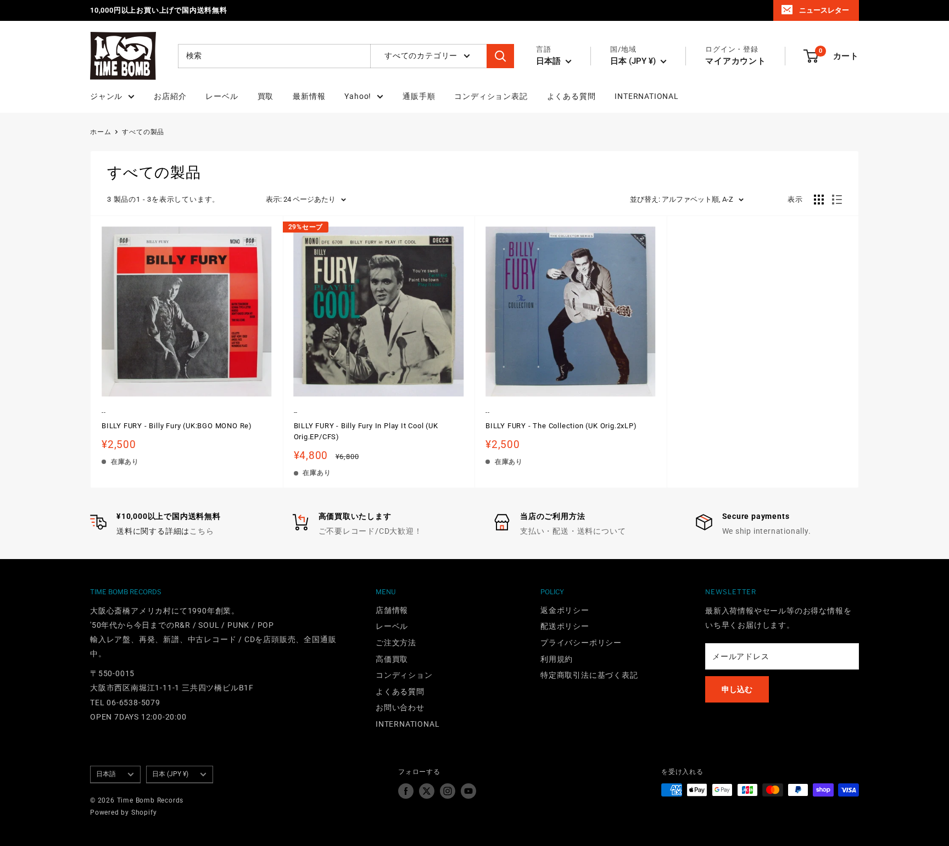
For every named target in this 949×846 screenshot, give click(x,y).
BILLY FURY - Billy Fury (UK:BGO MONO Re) (177, 426)
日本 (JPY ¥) (170, 774)
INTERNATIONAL (646, 96)
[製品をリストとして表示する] (837, 199)
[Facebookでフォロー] (406, 791)
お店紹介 (170, 96)
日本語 (106, 774)
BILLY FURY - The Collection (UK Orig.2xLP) (561, 426)
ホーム (100, 132)
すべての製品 (143, 132)
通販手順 (419, 96)
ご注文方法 (396, 642)
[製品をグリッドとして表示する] (819, 199)
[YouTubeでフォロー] (468, 791)
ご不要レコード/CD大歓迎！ (370, 531)
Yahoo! (357, 96)
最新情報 (309, 96)
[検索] (500, 56)
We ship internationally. (766, 531)
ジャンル (106, 96)
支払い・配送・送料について (573, 531)
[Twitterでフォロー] (426, 791)
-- (104, 412)
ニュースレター (824, 10)
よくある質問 (571, 96)
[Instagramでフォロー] (447, 791)
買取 (266, 96)
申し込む (737, 689)
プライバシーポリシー (581, 642)
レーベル (221, 96)
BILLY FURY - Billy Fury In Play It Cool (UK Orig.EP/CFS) (366, 431)
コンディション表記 (490, 96)
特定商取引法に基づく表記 (589, 675)
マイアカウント (735, 61)
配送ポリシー (564, 626)
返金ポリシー (564, 610)
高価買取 (392, 659)
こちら (201, 531)
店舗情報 (392, 610)
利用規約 (556, 659)
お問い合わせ (400, 707)
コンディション (404, 675)
